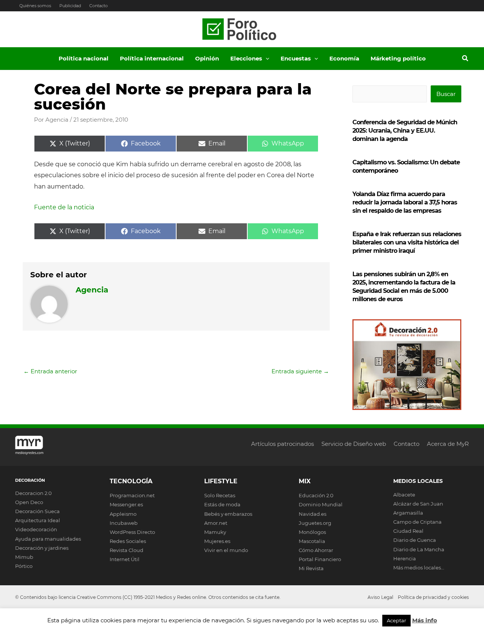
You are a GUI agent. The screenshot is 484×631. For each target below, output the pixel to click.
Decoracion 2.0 (33, 493)
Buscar (446, 93)
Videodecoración (36, 529)
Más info (424, 620)
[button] (265, 58)
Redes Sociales (128, 541)
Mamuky (215, 532)
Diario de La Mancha (418, 549)
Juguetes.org (315, 523)
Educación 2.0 (316, 495)
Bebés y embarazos (228, 514)
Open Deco (29, 502)
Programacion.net (132, 495)
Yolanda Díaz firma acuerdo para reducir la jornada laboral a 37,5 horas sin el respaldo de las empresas (404, 202)
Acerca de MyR (448, 443)
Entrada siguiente (300, 371)
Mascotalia (312, 541)
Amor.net (215, 523)
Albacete (404, 495)
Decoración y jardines (41, 548)
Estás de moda (222, 504)
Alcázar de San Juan (418, 504)
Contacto (98, 5)
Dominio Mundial (321, 504)
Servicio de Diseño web (353, 443)
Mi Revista (311, 568)
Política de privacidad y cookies (433, 597)
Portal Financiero (320, 559)
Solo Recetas (219, 495)
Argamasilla (408, 513)
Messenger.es (126, 504)
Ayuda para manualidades (48, 539)
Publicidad (70, 5)
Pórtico (24, 566)
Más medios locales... (418, 567)
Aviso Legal (380, 597)
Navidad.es (312, 514)
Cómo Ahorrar (316, 550)
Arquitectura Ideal (37, 520)
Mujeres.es (217, 541)
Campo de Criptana (417, 522)
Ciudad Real (408, 531)
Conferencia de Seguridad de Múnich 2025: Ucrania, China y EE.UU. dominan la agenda (404, 130)
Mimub (24, 557)
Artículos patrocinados (282, 443)
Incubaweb (124, 523)
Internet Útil (125, 559)
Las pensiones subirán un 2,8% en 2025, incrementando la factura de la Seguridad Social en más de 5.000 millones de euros (403, 287)
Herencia (404, 558)
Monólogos (312, 532)
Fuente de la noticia (64, 207)
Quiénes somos (35, 5)
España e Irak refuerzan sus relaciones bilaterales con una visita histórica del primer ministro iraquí (406, 242)
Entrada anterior (50, 371)
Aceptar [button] (396, 620)
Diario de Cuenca (414, 540)
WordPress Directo (132, 532)
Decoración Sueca (37, 511)
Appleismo (123, 514)
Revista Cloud (126, 550)
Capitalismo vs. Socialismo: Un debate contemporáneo (406, 166)
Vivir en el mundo (226, 550)
